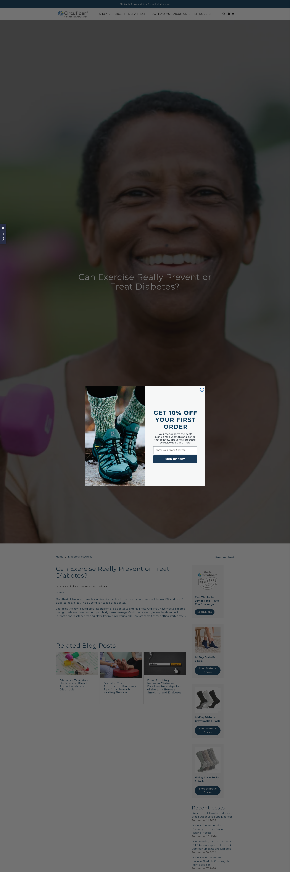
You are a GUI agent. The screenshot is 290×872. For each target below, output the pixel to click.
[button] (3, 234)
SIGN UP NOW (175, 459)
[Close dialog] (202, 390)
